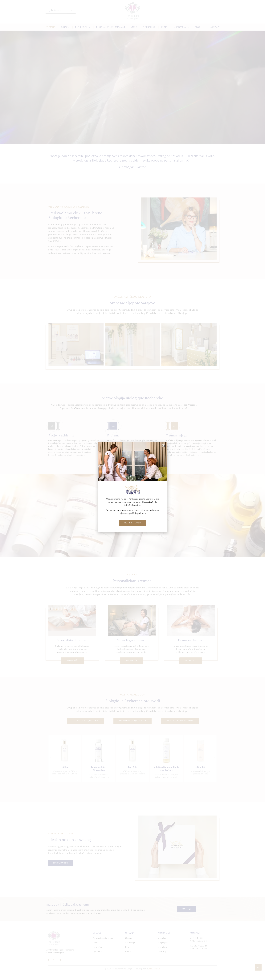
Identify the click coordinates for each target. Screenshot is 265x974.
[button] (163, 446)
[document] (132, 487)
